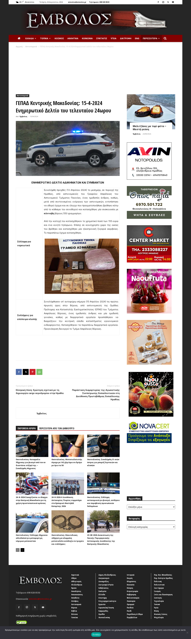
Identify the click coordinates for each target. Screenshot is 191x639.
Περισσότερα (150, 38)
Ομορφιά (130, 604)
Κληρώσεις (131, 581)
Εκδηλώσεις (103, 588)
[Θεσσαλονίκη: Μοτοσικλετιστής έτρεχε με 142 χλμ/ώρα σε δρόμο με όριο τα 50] (67, 446)
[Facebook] (158, 2)
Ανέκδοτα (75, 597)
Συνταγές (101, 38)
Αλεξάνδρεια (76, 584)
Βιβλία (74, 611)
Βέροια (74, 607)
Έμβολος (23, 116)
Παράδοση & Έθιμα (135, 614)
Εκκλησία (102, 591)
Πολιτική (158, 581)
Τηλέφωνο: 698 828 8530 (99, 2)
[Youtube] (173, 2)
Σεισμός (157, 591)
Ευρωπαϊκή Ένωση (106, 607)
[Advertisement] (95, 70)
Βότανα (74, 614)
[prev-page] (18, 550)
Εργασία (101, 604)
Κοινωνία (87, 38)
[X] (168, 2)
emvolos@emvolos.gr (77, 2)
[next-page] (22, 550)
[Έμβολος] (95, 19)
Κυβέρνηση (131, 594)
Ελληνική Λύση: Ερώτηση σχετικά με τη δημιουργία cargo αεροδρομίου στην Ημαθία (40, 392)
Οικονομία (131, 601)
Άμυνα (74, 588)
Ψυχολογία (159, 617)
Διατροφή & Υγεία (106, 584)
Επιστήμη (102, 597)
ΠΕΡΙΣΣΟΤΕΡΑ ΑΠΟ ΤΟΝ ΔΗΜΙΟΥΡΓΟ (56, 428)
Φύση (156, 611)
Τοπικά (44, 38)
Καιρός (130, 578)
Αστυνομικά (31, 46)
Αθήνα (74, 578)
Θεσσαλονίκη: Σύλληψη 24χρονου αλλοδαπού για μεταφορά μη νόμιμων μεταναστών (31, 538)
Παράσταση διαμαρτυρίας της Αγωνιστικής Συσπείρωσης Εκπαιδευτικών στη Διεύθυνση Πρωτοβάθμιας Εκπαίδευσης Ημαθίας (96, 395)
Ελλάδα (29, 38)
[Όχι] (187, 632)
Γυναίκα (74, 617)
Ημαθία (101, 614)
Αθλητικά (72, 38)
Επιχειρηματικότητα (107, 601)
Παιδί (129, 611)
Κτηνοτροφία (132, 591)
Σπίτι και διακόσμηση (163, 594)
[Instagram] (163, 2)
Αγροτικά (75, 574)
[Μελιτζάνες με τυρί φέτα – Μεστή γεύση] (151, 111)
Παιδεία (130, 607)
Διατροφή (125, 38)
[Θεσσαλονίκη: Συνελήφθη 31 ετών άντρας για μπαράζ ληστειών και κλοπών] (103, 446)
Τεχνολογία (159, 601)
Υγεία (113, 38)
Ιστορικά (130, 574)
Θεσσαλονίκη (104, 617)
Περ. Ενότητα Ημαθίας (163, 578)
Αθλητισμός (76, 581)
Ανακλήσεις (76, 591)
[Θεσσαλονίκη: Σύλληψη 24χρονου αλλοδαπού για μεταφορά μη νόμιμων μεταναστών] (32, 521)
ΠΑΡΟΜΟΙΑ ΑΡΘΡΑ (27, 428)
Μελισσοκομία (133, 597)
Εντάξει (96, 634)
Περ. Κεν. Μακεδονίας (163, 574)
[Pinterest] (33, 372)
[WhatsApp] (39, 372)
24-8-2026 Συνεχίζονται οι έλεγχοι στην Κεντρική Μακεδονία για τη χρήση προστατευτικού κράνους (32, 500)
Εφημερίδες (103, 611)
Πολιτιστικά (159, 584)
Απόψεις (74, 601)
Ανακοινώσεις (77, 594)
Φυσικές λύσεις (160, 614)
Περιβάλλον (132, 617)
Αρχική (19, 46)
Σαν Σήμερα (159, 588)
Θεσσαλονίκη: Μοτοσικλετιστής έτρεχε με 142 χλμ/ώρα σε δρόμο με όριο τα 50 (66, 462)
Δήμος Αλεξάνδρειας (107, 574)
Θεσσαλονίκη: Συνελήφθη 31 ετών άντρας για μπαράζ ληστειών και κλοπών (103, 462)
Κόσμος (59, 38)
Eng (137, 38)
